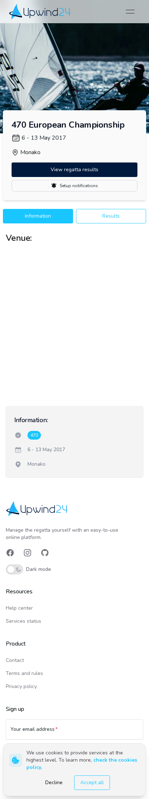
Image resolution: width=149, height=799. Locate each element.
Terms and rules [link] (24, 673)
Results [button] (111, 216)
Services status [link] (23, 621)
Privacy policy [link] (21, 686)
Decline (54, 782)
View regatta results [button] (74, 169)
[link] (40, 11)
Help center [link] (19, 608)
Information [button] (38, 216)
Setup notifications (79, 186)
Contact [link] (15, 660)
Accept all (92, 782)
